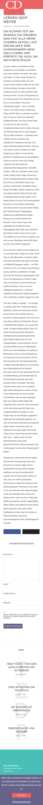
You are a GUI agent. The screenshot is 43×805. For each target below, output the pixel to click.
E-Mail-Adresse (9, 593)
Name (6, 584)
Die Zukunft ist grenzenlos (21, 709)
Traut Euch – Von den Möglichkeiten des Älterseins (22, 667)
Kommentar (8, 554)
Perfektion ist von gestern (21, 730)
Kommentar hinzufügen (22, 26)
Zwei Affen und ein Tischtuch (21, 689)
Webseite (7, 603)
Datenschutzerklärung (21, 802)
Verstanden (21, 795)
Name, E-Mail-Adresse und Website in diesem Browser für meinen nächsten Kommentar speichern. (20, 616)
